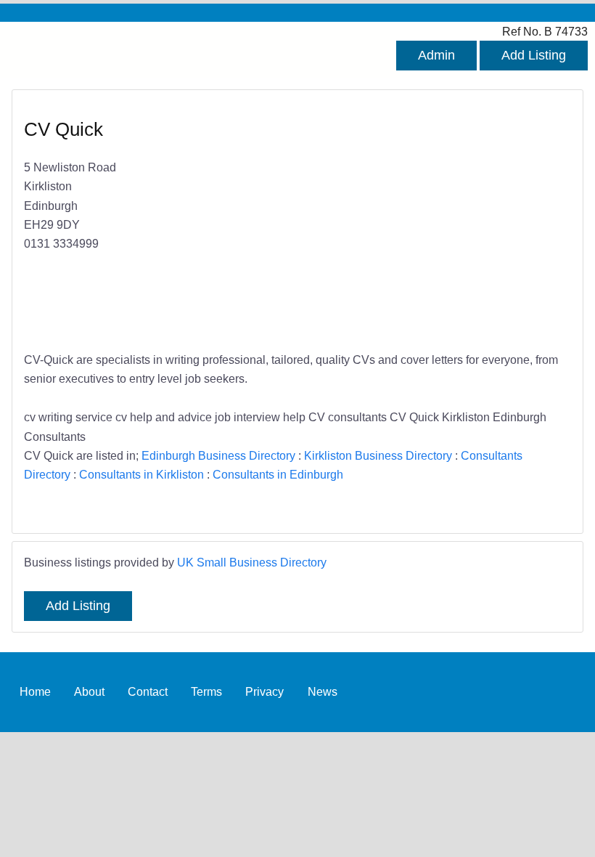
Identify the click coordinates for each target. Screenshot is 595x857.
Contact (148, 691)
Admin (436, 55)
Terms (206, 691)
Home (35, 691)
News (322, 691)
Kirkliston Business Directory (378, 455)
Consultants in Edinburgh (278, 474)
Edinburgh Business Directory (218, 455)
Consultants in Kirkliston (141, 474)
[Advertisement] (427, 222)
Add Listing (533, 55)
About (89, 691)
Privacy (264, 691)
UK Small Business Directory (252, 562)
